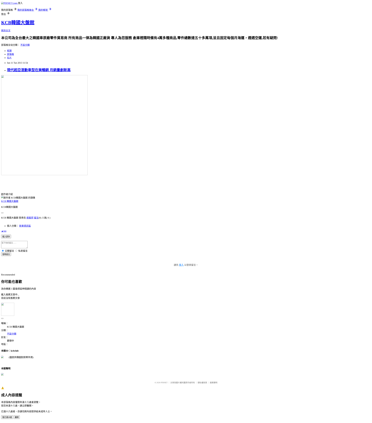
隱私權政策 (202, 382)
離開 (17, 417)
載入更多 (6, 237)
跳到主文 (5, 30)
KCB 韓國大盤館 (9, 201)
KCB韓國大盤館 (17, 22)
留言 (36, 218)
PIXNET (164, 382)
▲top (3, 231)
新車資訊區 (25, 226)
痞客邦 (29, 218)
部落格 (10, 54)
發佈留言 (6, 254)
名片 (9, 57)
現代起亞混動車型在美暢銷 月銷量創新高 (39, 70)
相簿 (9, 51)
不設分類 (25, 45)
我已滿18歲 (7, 417)
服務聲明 (213, 382)
